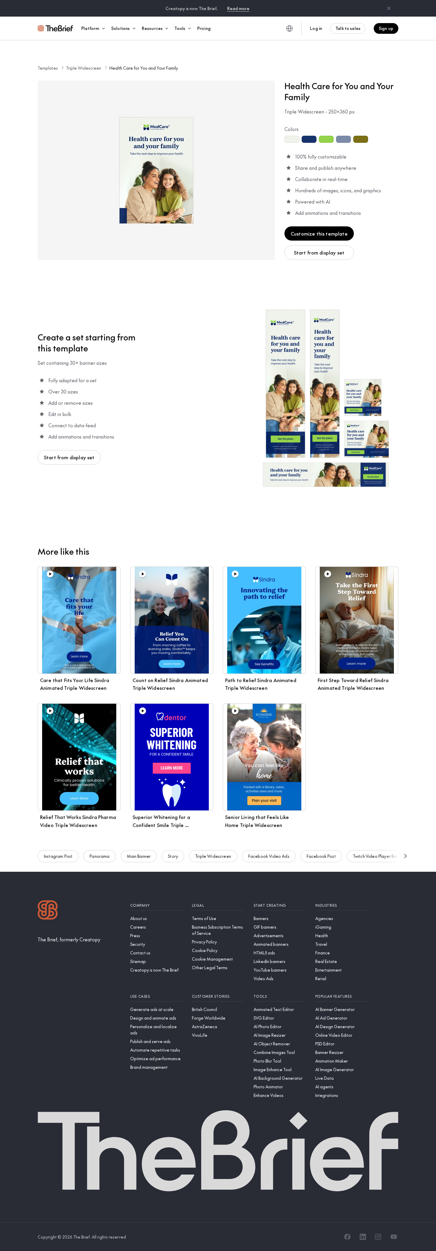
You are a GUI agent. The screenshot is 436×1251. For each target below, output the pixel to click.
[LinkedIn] (362, 1237)
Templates (48, 68)
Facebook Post (321, 856)
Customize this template (319, 233)
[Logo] (48, 910)
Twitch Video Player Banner (379, 856)
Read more (238, 8)
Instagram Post (58, 856)
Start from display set (319, 252)
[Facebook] (347, 1237)
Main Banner (139, 856)
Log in (316, 28)
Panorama (99, 856)
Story (173, 856)
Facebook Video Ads (268, 856)
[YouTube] (393, 1237)
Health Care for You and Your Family (143, 68)
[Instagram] (378, 1237)
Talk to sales (347, 28)
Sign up (386, 28)
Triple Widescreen (83, 68)
